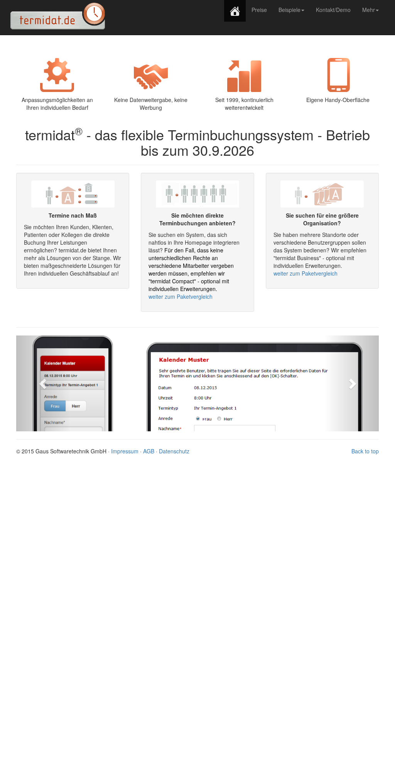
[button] (43, 383)
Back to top (365, 451)
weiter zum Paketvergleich (181, 296)
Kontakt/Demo (336, 9)
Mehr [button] (368, 10)
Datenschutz (174, 451)
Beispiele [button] (289, 10)
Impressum (124, 451)
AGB (148, 451)
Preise (259, 10)
